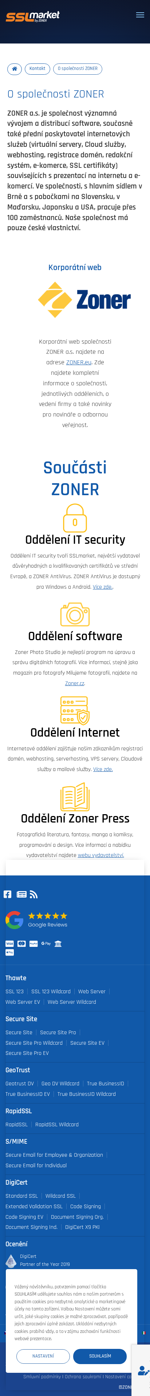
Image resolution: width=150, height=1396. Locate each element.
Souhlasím (100, 1356)
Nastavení (43, 1356)
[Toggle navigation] (140, 15)
